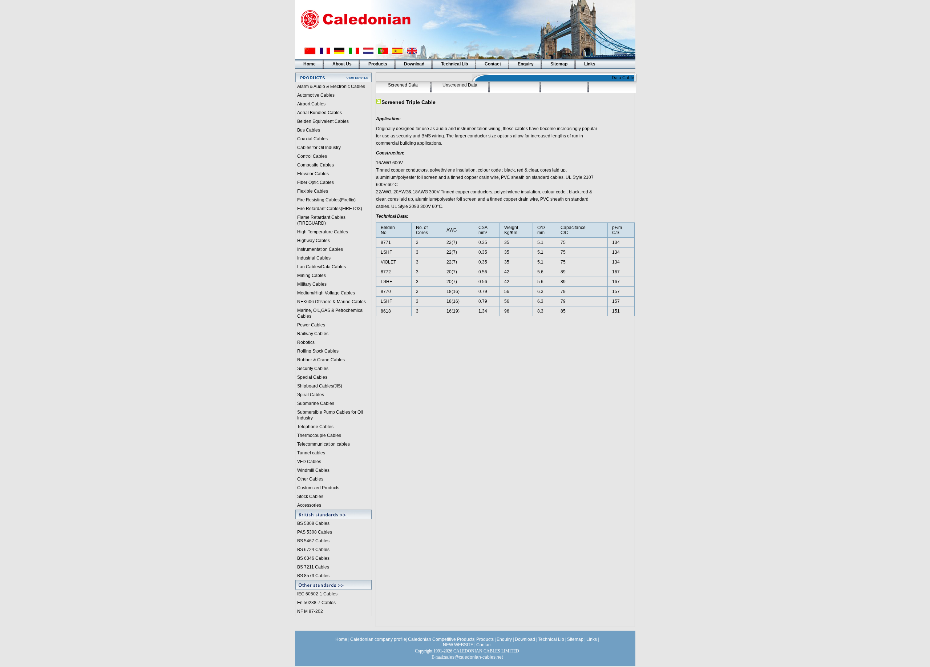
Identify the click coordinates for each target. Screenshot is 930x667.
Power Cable (310, 325)
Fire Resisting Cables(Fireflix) (326, 199)
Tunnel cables (311, 452)
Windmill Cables (313, 470)
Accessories (309, 505)
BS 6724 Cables (313, 549)
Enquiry (526, 64)
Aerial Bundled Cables (319, 112)
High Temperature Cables (322, 231)
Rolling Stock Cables (318, 351)
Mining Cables (311, 275)
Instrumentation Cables (320, 249)
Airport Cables (311, 104)
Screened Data (403, 85)
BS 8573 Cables (313, 575)
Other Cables (310, 479)
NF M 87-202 (310, 611)
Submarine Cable (314, 403)
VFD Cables (309, 461)
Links (589, 64)
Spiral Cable (309, 394)
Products (377, 64)
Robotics (306, 342)
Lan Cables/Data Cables (321, 266)
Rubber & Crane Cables (321, 359)
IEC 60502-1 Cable (316, 593)
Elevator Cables (313, 173)
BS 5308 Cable (312, 523)
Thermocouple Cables (319, 435)
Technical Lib (454, 64)
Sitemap (558, 64)
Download (414, 64)
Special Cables (312, 377)
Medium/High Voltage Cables (326, 293)
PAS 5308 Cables (314, 532)
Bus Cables (308, 130)
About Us (342, 64)
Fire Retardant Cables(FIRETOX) (329, 208)
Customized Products (318, 487)
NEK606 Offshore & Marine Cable (330, 301)
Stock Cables (310, 496)
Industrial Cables (314, 258)
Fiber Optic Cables (315, 182)
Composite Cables (315, 165)
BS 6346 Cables (313, 558)
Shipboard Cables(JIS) (319, 386)
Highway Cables (313, 240)
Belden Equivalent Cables (323, 121)
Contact (493, 64)
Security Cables (312, 368)
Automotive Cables (316, 95)
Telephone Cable (314, 426)
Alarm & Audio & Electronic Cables (331, 86)
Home (309, 64)
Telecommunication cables (323, 444)
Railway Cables (312, 333)
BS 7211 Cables (313, 567)
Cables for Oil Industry (319, 147)
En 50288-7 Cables (316, 602)
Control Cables (312, 156)
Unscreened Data (459, 85)
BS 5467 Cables (313, 540)
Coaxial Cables (312, 138)
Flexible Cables (312, 191)
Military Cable (310, 284)
